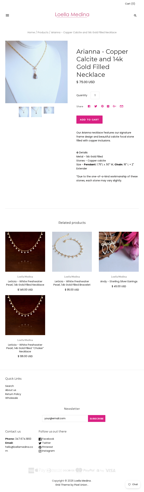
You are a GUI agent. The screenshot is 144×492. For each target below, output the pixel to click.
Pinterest (47, 447)
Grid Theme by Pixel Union (71, 485)
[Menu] (7, 15)
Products (43, 32)
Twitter (46, 443)
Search (9, 386)
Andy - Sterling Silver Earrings (119, 281)
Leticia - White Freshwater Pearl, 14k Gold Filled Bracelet (72, 283)
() (130, 3)
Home (31, 32)
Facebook (47, 439)
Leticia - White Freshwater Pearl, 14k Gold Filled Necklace (25, 283)
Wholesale (11, 398)
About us (10, 390)
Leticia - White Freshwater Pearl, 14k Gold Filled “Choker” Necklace (25, 348)
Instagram (48, 451)
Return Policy (13, 394)
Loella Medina (25, 276)
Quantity (81, 95)
